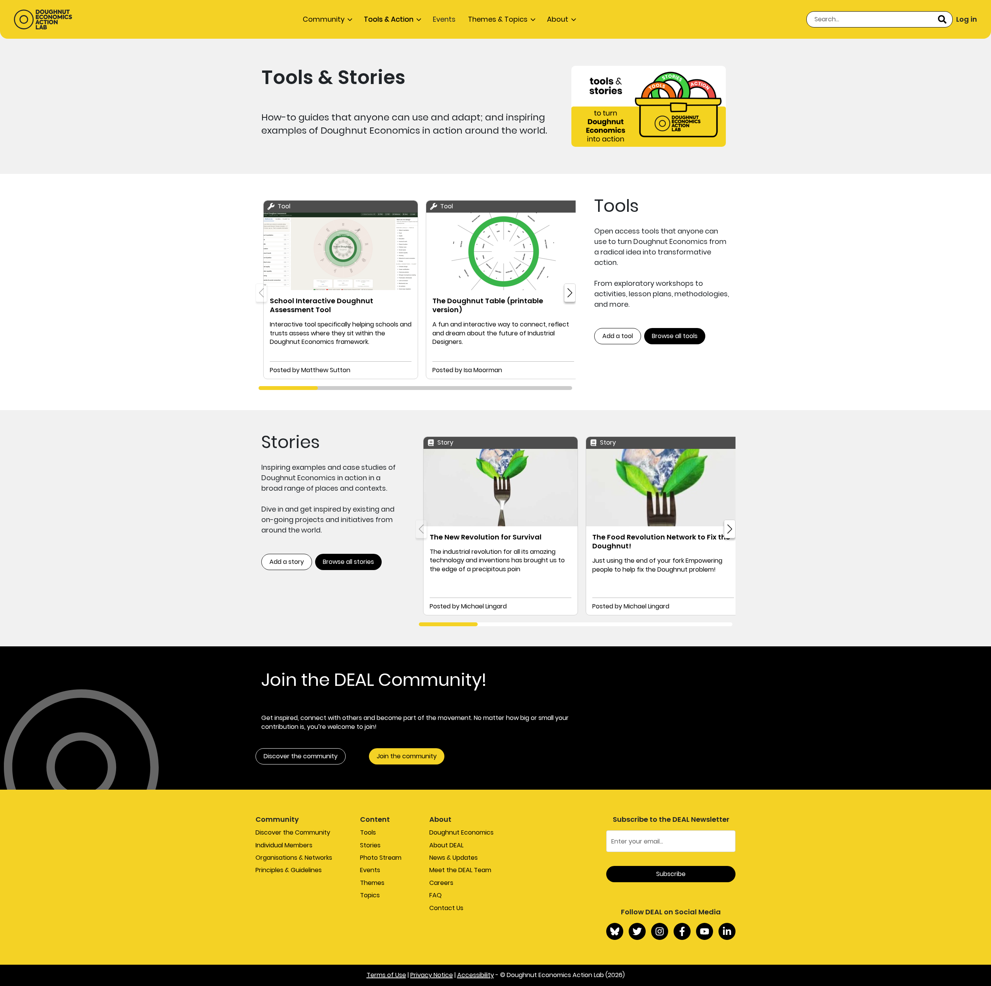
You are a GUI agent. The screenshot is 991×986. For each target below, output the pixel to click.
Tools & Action (388, 19)
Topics (370, 895)
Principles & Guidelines (288, 870)
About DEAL (446, 845)
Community (324, 19)
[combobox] (879, 19)
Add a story (286, 561)
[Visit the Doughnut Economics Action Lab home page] (43, 19)
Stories (370, 845)
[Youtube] (704, 931)
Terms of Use (386, 975)
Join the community (407, 756)
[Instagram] (659, 931)
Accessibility (475, 975)
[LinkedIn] (727, 931)
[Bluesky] (614, 931)
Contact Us (446, 908)
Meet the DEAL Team (460, 870)
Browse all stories (348, 561)
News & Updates (453, 857)
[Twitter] (637, 931)
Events (444, 19)
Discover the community (301, 756)
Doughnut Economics (461, 832)
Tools (368, 832)
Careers (441, 882)
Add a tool (617, 336)
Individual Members (283, 845)
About (557, 19)
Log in (966, 19)
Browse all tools (675, 336)
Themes (372, 882)
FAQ (435, 895)
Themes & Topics (498, 19)
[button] (570, 292)
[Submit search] (942, 19)
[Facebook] (682, 931)
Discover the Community (292, 832)
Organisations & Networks (293, 857)
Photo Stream (380, 857)
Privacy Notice (431, 975)
